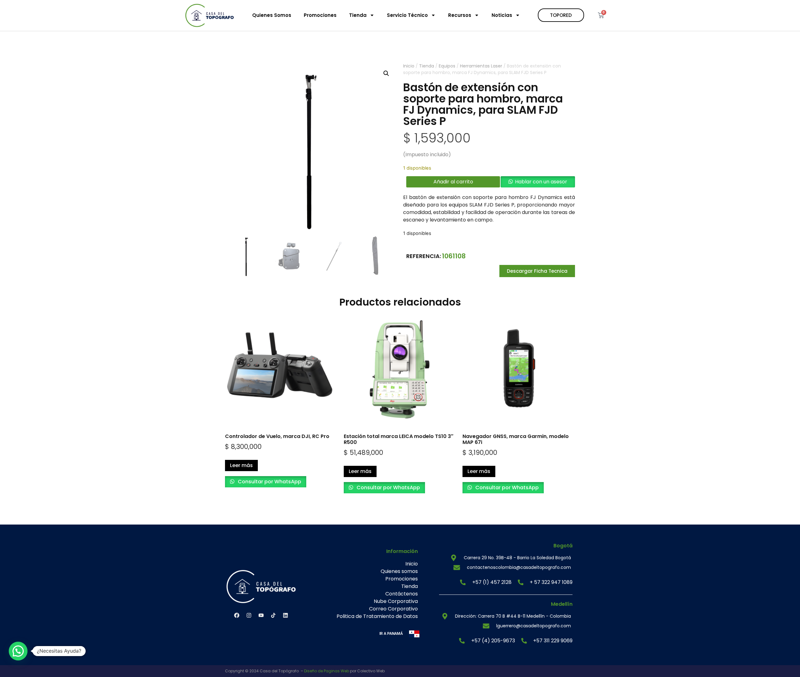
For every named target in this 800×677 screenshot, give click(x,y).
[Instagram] (248, 615)
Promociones (320, 15)
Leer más (241, 465)
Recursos (459, 15)
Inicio (408, 66)
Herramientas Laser (481, 66)
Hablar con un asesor (541, 181)
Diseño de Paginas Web (326, 671)
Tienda (358, 15)
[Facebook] (236, 615)
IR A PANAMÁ (391, 633)
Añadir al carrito (453, 181)
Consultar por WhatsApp (269, 481)
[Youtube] (261, 615)
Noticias (502, 15)
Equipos (447, 66)
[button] (386, 73)
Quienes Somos (271, 15)
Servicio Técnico (407, 15)
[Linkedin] (285, 615)
